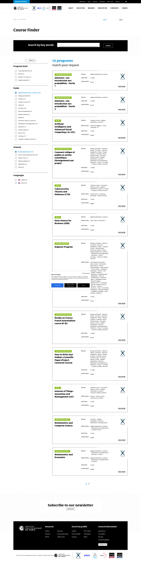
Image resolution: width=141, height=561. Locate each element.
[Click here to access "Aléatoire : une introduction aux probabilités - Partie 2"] (122, 100)
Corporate (114, 8)
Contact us (102, 544)
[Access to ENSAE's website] (103, 555)
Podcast (95, 1)
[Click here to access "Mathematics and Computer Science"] (122, 421)
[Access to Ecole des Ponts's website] (95, 555)
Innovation (102, 8)
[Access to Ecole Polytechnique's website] (78, 555)
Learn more (70, 509)
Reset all (31, 60)
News (89, 1)
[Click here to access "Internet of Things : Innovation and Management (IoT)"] (122, 390)
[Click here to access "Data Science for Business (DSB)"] (122, 219)
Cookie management (103, 540)
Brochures (102, 1)
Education (81, 8)
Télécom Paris (61, 537)
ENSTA (47, 537)
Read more (121, 86)
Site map (100, 537)
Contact (117, 1)
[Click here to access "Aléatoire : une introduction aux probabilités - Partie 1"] (122, 76)
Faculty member (76, 534)
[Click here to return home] (20, 8)
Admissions (82, 1)
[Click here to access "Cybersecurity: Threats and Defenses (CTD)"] (122, 187)
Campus (125, 8)
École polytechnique (62, 534)
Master (47, 531)
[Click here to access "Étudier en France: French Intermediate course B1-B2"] (122, 316)
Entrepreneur (87, 534)
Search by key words (41, 44)
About (70, 8)
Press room (110, 1)
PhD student (87, 531)
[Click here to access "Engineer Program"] (122, 245)
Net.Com (47, 555)
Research (91, 8)
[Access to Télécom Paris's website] (112, 555)
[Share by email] (121, 19)
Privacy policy (86, 273)
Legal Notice (101, 531)
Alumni (85, 537)
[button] (21, 1)
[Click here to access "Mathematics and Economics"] (122, 453)
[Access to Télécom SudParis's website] (120, 555)
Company (74, 537)
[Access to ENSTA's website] (87, 555)
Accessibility (101, 534)
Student (74, 531)
